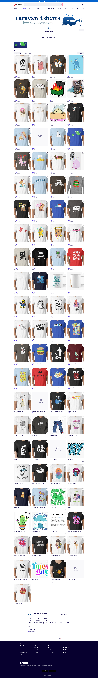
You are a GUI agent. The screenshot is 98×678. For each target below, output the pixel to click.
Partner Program (36, 649)
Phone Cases (36, 8)
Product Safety (51, 652)
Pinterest (66, 652)
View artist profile (55, 33)
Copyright (50, 654)
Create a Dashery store (37, 657)
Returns (49, 647)
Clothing (22, 8)
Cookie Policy (50, 665)
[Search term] (61, 5)
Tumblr (66, 651)
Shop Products (45, 37)
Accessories (67, 8)
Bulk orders (22, 657)
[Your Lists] (80, 4)
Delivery (49, 645)
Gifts (83, 8)
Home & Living (51, 8)
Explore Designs (52, 37)
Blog (21, 650)
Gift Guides (22, 645)
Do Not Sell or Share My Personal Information (39, 665)
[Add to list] (29, 56)
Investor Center (36, 647)
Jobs (34, 654)
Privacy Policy (28, 665)
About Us (35, 645)
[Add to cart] (65, 101)
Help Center (50, 649)
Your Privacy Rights (52, 657)
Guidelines (50, 650)
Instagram (67, 645)
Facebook (67, 647)
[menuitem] (15, 8)
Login (21, 654)
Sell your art (35, 652)
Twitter (66, 649)
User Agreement (23, 665)
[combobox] (43, 4)
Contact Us (50, 656)
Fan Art (21, 647)
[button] (49, 1)
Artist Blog (35, 656)
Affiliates (35, 650)
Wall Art (43, 8)
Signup (21, 656)
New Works (22, 649)
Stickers (29, 8)
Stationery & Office (75, 8)
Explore (15, 8)
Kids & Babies (59, 8)
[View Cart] (83, 4)
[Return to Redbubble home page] (18, 5)
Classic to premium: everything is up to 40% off (49, 1)
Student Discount (23, 652)
